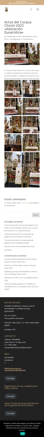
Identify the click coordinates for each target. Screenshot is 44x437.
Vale (22, 434)
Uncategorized (15, 39)
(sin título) (8, 250)
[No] (41, 429)
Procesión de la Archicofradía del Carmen (19, 246)
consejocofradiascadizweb (14, 259)
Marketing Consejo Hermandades (19, 36)
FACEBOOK (8, 360)
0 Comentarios (27, 39)
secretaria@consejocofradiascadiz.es (17, 347)
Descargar (10, 378)
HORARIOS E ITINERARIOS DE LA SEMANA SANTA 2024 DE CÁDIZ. (21, 286)
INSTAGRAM (9, 357)
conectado (25, 203)
